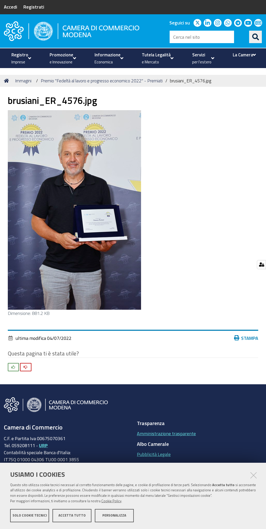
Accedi (10, 6)
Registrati (33, 6)
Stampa (249, 338)
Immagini (23, 80)
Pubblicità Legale (154, 454)
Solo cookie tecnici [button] (29, 515)
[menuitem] (21, 58)
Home (7, 80)
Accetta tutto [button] (72, 515)
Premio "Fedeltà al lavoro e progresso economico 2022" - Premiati (102, 80)
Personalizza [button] (114, 515)
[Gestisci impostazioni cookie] (261, 264)
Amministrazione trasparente (166, 433)
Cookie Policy (111, 501)
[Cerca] (255, 36)
